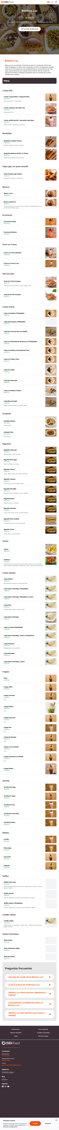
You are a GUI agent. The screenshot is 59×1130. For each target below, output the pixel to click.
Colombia (4, 1047)
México (15, 1047)
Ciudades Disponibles (43, 1032)
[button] (29, 29)
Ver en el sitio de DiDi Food (29, 29)
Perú (19, 1047)
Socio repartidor (43, 1029)
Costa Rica (9, 1047)
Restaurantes (16, 1029)
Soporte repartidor (15, 1032)
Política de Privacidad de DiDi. (10, 1126)
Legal (15, 1036)
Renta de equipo (43, 1036)
